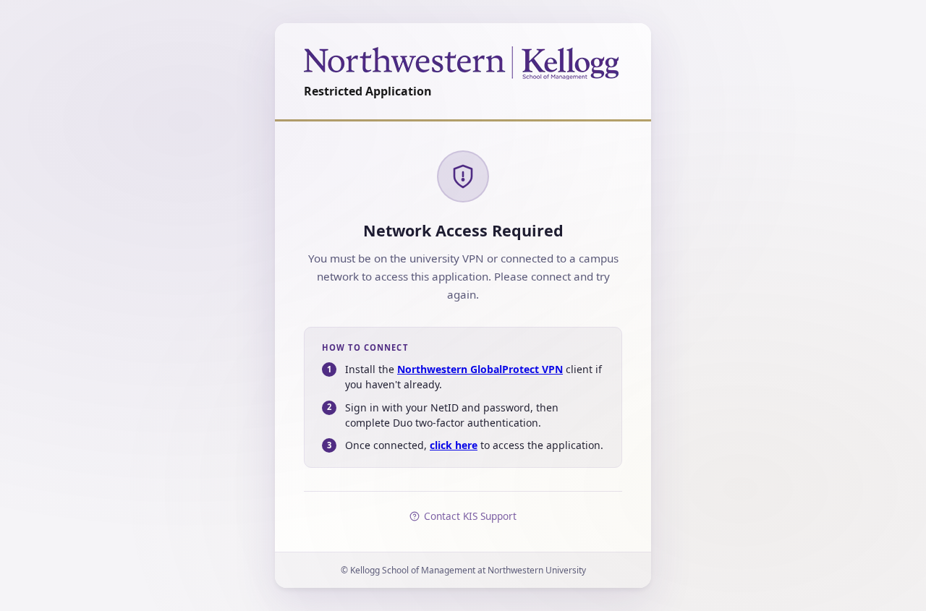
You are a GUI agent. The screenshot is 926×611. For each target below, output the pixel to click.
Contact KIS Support (470, 516)
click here (453, 445)
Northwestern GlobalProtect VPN (480, 369)
